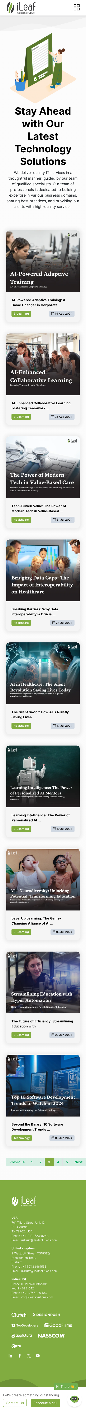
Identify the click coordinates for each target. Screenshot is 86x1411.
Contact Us (15, 1403)
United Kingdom (23, 1248)
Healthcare (21, 519)
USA (14, 1217)
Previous (17, 1162)
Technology (22, 1138)
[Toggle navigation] (77, 7)
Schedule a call (45, 1403)
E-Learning (21, 313)
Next (79, 1162)
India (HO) (18, 1279)
